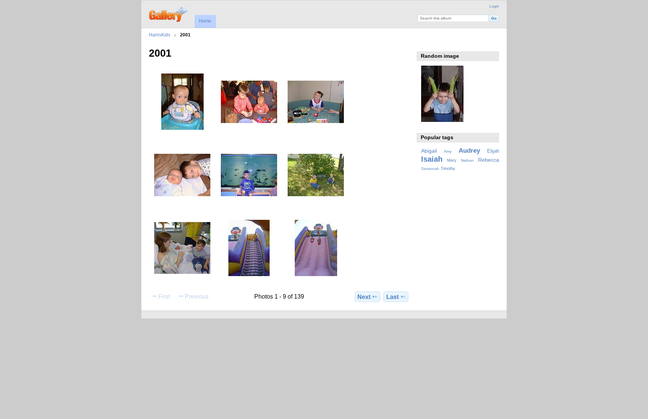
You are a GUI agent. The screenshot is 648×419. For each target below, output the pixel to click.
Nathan (467, 160)
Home (205, 21)
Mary (451, 160)
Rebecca (488, 160)
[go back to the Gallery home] (169, 13)
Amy (448, 151)
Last (392, 297)
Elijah (493, 151)
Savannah (430, 169)
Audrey (469, 150)
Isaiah (431, 159)
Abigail (429, 151)
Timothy (448, 168)
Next (363, 297)
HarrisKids (159, 34)
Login (494, 6)
